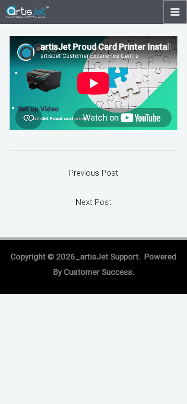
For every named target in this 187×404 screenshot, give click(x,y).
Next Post (93, 202)
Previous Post (93, 173)
